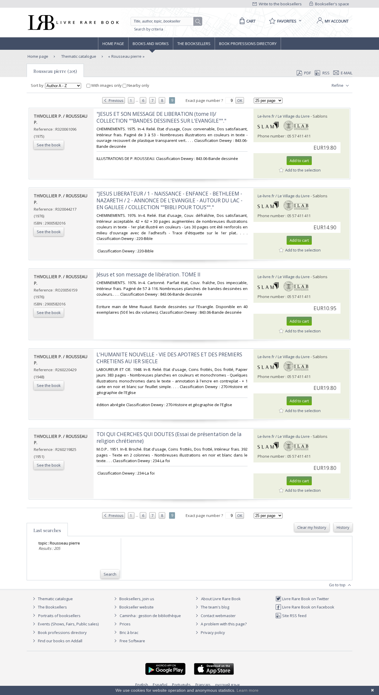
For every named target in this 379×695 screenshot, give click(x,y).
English (141, 684)
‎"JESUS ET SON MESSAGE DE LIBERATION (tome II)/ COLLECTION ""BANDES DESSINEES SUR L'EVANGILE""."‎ (161, 117)
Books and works (151, 43)
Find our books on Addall (59, 640)
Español (160, 684)
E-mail (346, 73)
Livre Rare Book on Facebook (307, 607)
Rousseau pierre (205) (55, 71)
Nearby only (137, 85)
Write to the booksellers (280, 4)
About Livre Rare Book (221, 598)
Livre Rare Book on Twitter (305, 598)
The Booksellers (194, 43)
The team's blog (214, 607)
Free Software (132, 640)
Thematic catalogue (78, 56)
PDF (307, 73)
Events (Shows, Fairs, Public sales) (68, 624)
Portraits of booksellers (59, 615)
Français (203, 684)
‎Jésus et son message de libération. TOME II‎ (148, 274)
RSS (326, 73)
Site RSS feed (293, 615)
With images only (106, 85)
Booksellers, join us (136, 598)
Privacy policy (212, 632)
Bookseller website (136, 607)
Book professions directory (248, 43)
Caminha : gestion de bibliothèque (150, 615)
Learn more (247, 690)
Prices (125, 624)
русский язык (227, 684)
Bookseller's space (331, 4)
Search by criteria (148, 29)
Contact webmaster (218, 615)
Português (181, 684)
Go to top (337, 584)
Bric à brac (129, 632)
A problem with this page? (223, 624)
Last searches (47, 530)
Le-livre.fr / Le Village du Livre (284, 116)
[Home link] (73, 22)
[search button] (198, 21)
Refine (338, 85)
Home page (113, 43)
